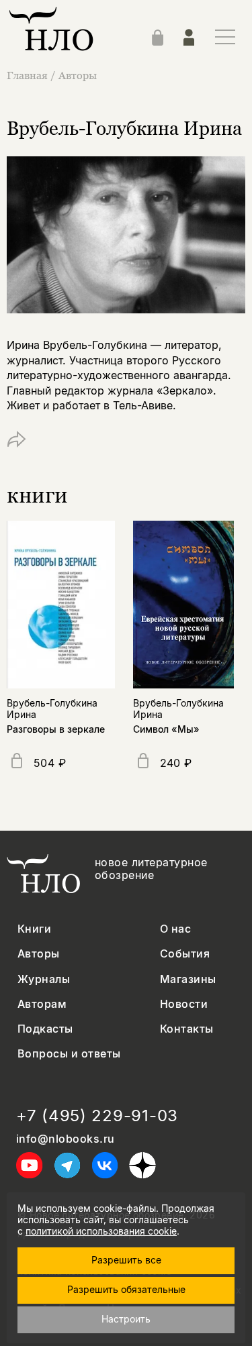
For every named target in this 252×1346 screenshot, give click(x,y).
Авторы (77, 75)
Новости (184, 1004)
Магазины (188, 979)
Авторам (42, 1004)
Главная (27, 75)
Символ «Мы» (166, 729)
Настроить (126, 1319)
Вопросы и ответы (69, 1053)
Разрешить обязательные (126, 1289)
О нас (175, 929)
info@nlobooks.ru (65, 1139)
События (185, 953)
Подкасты (45, 1029)
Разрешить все (126, 1259)
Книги (34, 929)
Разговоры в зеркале (56, 729)
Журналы (43, 979)
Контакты (187, 1029)
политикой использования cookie (101, 1231)
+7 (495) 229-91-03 (97, 1115)
